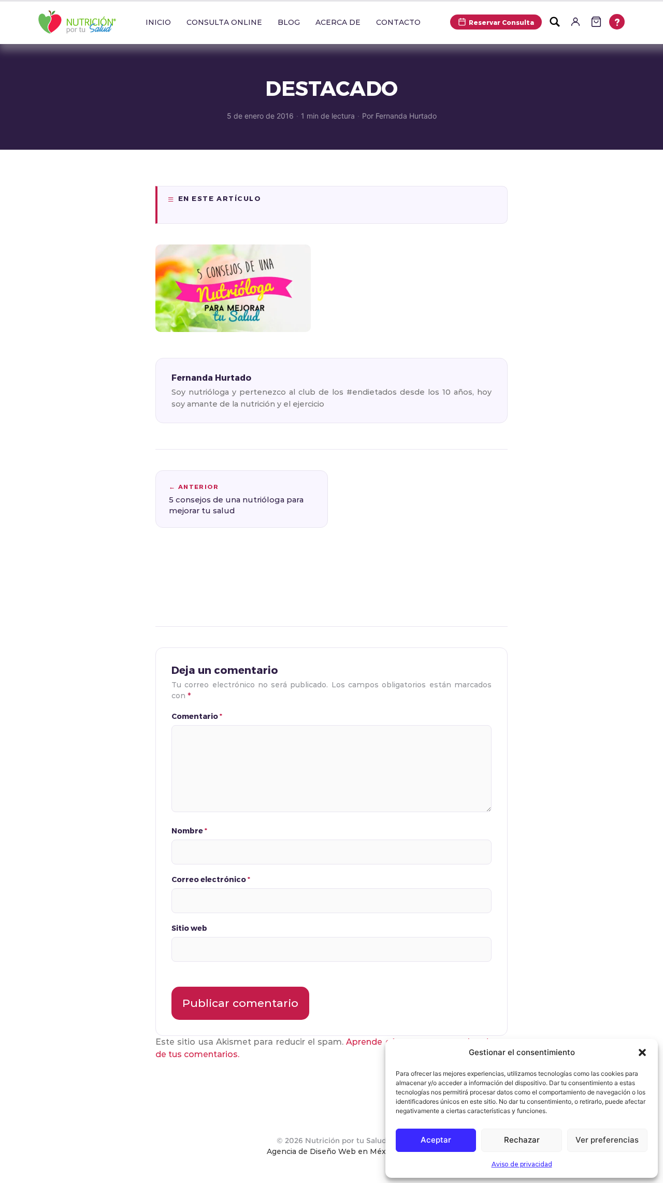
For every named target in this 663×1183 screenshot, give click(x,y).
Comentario (196, 716)
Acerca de (338, 22)
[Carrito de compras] (596, 22)
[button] (642, 1052)
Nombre (189, 830)
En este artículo (220, 198)
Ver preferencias (607, 1140)
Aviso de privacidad (522, 1164)
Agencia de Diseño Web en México (331, 1151)
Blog (289, 22)
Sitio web (189, 928)
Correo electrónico (210, 879)
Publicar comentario (240, 1003)
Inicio (158, 22)
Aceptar (436, 1140)
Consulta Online (224, 22)
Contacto (398, 22)
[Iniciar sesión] (575, 22)
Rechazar (522, 1140)
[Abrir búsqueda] (555, 22)
